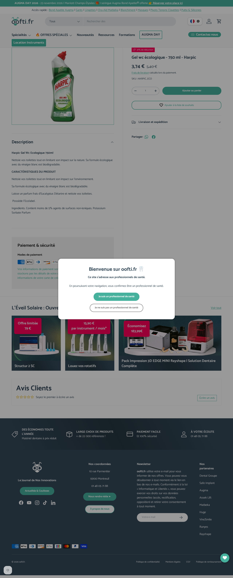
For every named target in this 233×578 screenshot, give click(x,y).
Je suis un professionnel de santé (116, 296)
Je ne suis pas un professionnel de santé (116, 308)
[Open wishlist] (224, 558)
